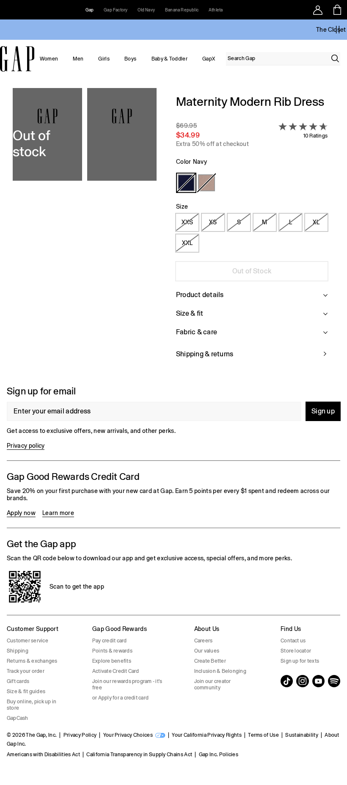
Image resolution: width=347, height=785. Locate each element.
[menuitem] (49, 59)
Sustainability (301, 735)
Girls (104, 59)
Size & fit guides (26, 691)
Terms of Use (263, 735)
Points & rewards (112, 651)
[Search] (335, 58)
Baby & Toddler (169, 59)
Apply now (21, 513)
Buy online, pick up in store (31, 705)
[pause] (337, 29)
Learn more (58, 513)
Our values (206, 651)
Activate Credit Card (115, 671)
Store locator (296, 651)
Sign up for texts (300, 661)
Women (49, 59)
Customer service (27, 641)
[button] (85, 231)
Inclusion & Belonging (220, 671)
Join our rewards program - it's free (127, 684)
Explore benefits (111, 661)
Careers (203, 641)
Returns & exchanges (32, 661)
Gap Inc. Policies (218, 754)
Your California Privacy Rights (207, 735)
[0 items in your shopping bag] (337, 9)
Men (78, 59)
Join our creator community (212, 684)
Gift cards (18, 681)
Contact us (293, 641)
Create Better (210, 661)
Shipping (17, 651)
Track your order (25, 671)
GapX (208, 59)
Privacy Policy (79, 735)
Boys (130, 59)
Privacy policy (25, 445)
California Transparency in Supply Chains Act (139, 754)
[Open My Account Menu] (318, 9)
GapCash (17, 718)
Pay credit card (109, 641)
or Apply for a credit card (120, 698)
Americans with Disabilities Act (43, 754)
